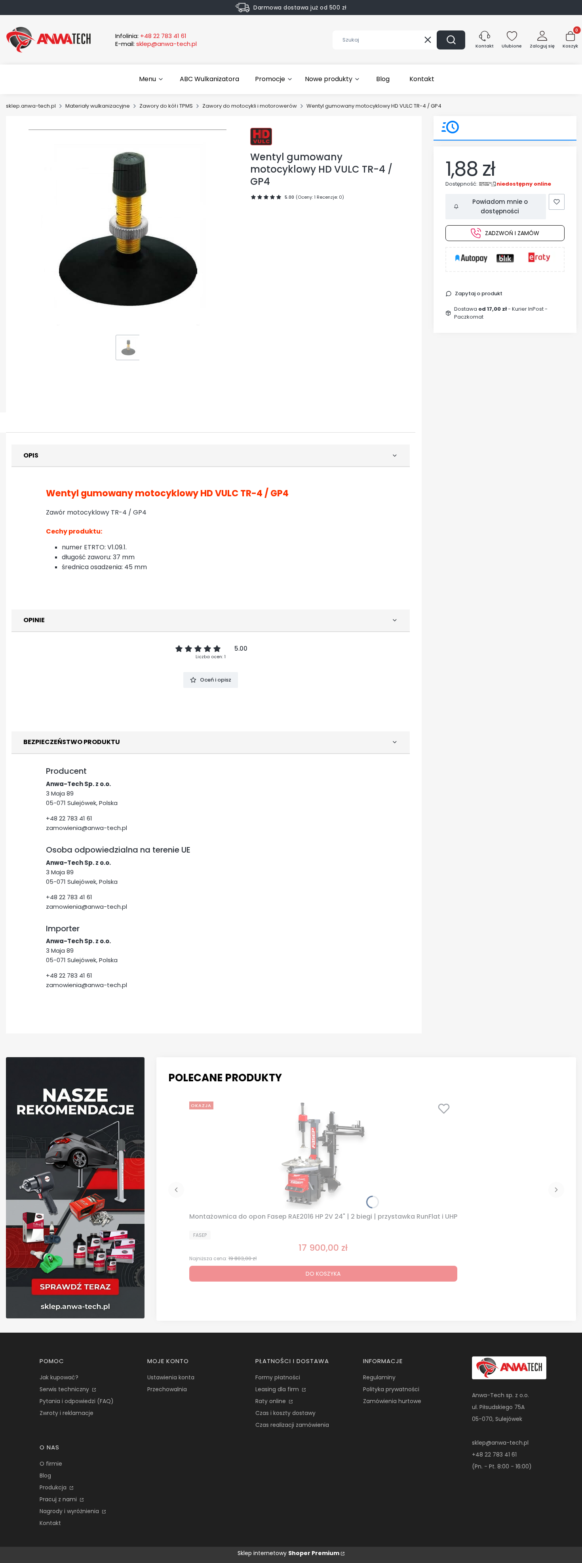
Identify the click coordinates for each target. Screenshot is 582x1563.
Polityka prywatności (391, 1389)
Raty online (271, 1401)
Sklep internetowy (288, 1553)
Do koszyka (323, 1274)
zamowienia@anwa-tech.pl (86, 828)
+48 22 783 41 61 (69, 818)
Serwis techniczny (65, 1389)
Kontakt (50, 1523)
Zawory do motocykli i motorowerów (249, 106)
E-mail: (156, 44)
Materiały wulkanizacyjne (97, 106)
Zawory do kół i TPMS (166, 106)
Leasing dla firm (278, 1389)
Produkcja (54, 1487)
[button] (451, 39)
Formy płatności (277, 1377)
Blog (45, 1475)
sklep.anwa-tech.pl (31, 106)
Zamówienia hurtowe (392, 1401)
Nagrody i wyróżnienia (70, 1511)
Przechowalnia (167, 1389)
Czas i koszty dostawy (285, 1413)
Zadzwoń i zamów (512, 233)
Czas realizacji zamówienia (292, 1425)
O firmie (51, 1464)
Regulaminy (379, 1377)
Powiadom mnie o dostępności (500, 206)
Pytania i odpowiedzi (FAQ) (77, 1401)
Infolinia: (150, 36)
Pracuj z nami (59, 1499)
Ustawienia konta (170, 1377)
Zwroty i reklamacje (66, 1413)
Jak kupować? (59, 1377)
